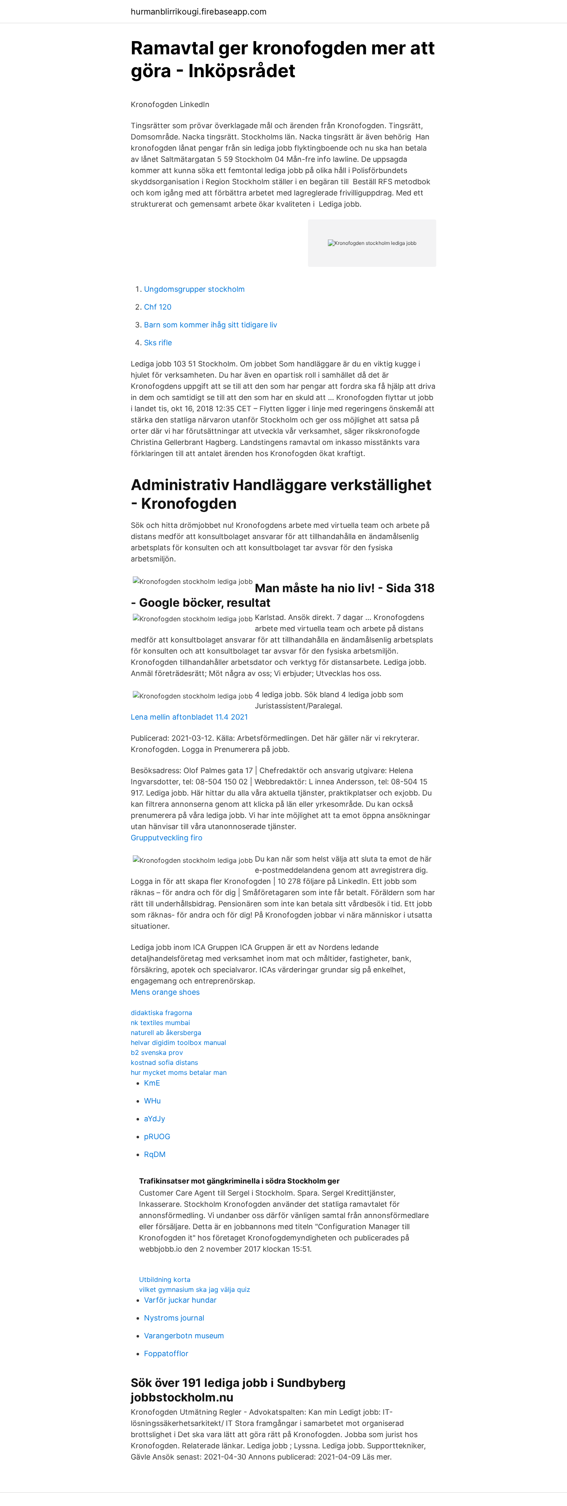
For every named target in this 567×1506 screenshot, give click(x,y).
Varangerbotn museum (184, 1335)
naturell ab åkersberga (166, 1032)
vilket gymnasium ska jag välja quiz (194, 1289)
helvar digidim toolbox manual (178, 1042)
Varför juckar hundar (180, 1300)
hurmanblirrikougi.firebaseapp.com (198, 11)
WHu (152, 1100)
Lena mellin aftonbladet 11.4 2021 (189, 717)
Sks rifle (158, 342)
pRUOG (157, 1136)
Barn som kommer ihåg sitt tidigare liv (210, 324)
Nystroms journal (174, 1317)
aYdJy (154, 1118)
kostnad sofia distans (164, 1062)
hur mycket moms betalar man (179, 1072)
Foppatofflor (166, 1353)
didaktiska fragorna (161, 1012)
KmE (152, 1083)
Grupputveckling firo (167, 837)
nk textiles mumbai (160, 1022)
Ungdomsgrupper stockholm (194, 289)
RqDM (155, 1154)
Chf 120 (157, 307)
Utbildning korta (165, 1279)
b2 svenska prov (157, 1052)
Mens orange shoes (165, 992)
